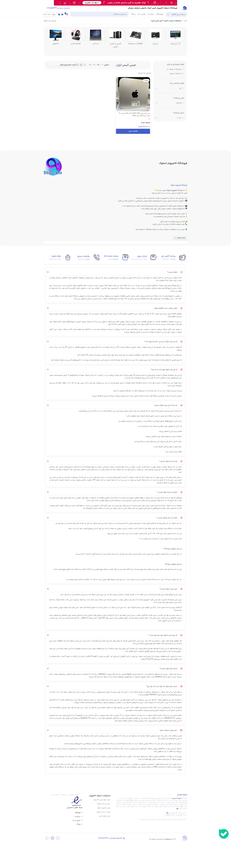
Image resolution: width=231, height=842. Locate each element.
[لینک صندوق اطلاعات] (173, 257)
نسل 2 (179, 118)
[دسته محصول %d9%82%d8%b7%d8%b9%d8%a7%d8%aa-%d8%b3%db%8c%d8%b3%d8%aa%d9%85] (135, 37)
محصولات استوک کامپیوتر (99, 795)
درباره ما (77, 816)
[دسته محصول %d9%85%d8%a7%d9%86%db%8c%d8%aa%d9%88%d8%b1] (55, 37)
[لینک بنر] (119, 3)
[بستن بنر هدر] (3, 3)
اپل (180, 88)
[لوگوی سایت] (184, 8)
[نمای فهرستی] (84, 65)
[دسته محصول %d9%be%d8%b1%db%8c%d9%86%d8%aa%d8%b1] (155, 37)
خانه (185, 20)
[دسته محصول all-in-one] (175, 37)
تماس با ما (76, 820)
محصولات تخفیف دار (174, 69)
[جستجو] (73, 14)
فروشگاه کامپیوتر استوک (178, 185)
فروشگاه (77, 812)
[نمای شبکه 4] (77, 65)
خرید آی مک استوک (103, 804)
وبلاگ (78, 824)
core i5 (179, 103)
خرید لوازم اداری (104, 816)
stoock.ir (168, 839)
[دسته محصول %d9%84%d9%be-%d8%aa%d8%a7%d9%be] (95, 37)
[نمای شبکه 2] (81, 65)
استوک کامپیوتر (176, 798)
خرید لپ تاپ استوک (103, 812)
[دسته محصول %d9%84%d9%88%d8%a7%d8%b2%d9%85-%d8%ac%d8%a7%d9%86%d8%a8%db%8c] (75, 37)
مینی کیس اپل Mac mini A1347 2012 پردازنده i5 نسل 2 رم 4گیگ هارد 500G (134, 114)
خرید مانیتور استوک (103, 808)
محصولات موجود (176, 73)
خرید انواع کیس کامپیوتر (101, 799)
